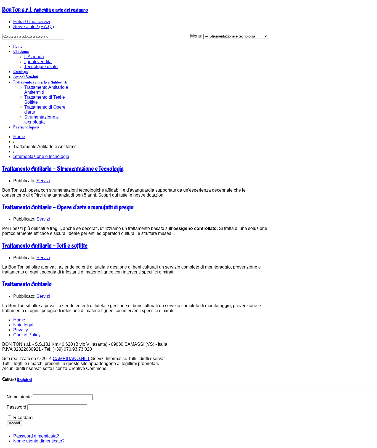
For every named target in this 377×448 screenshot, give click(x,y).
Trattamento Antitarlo (27, 284)
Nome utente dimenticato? (39, 441)
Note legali (23, 325)
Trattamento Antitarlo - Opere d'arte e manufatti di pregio (68, 207)
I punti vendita (38, 61)
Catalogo (20, 71)
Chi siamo (21, 51)
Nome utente (19, 397)
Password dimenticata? (36, 436)
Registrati (24, 379)
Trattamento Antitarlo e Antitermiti (40, 82)
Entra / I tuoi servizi (31, 21)
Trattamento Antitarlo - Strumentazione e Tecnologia (62, 169)
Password (16, 407)
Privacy (20, 330)
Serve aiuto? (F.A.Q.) (33, 26)
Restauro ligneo (26, 127)
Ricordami (23, 417)
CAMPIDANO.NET (71, 358)
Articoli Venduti (25, 77)
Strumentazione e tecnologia (41, 119)
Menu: (196, 36)
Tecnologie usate (41, 66)
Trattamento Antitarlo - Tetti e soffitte (44, 246)
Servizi (43, 180)
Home (17, 46)
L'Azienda (34, 56)
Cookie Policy (27, 334)
